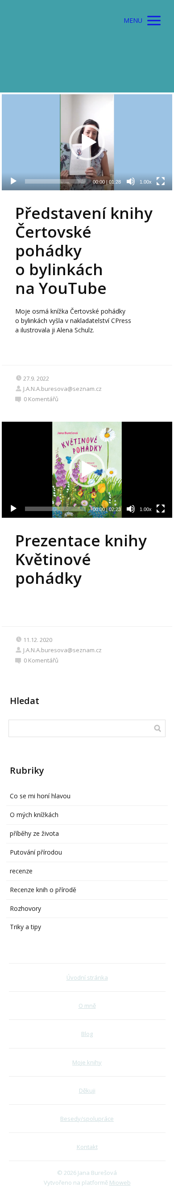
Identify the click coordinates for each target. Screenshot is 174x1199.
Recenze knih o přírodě (43, 889)
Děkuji (87, 1090)
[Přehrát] (13, 181)
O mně (87, 1006)
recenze (21, 871)
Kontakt (87, 1147)
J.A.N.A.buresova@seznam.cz (62, 389)
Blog (87, 1034)
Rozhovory (25, 908)
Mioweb (120, 1182)
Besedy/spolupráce (87, 1119)
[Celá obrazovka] (160, 181)
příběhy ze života (34, 833)
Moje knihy (87, 1062)
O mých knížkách (34, 814)
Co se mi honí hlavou (40, 796)
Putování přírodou (36, 852)
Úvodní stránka (87, 977)
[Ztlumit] (130, 181)
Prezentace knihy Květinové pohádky (81, 559)
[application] (87, 142)
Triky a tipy (25, 926)
